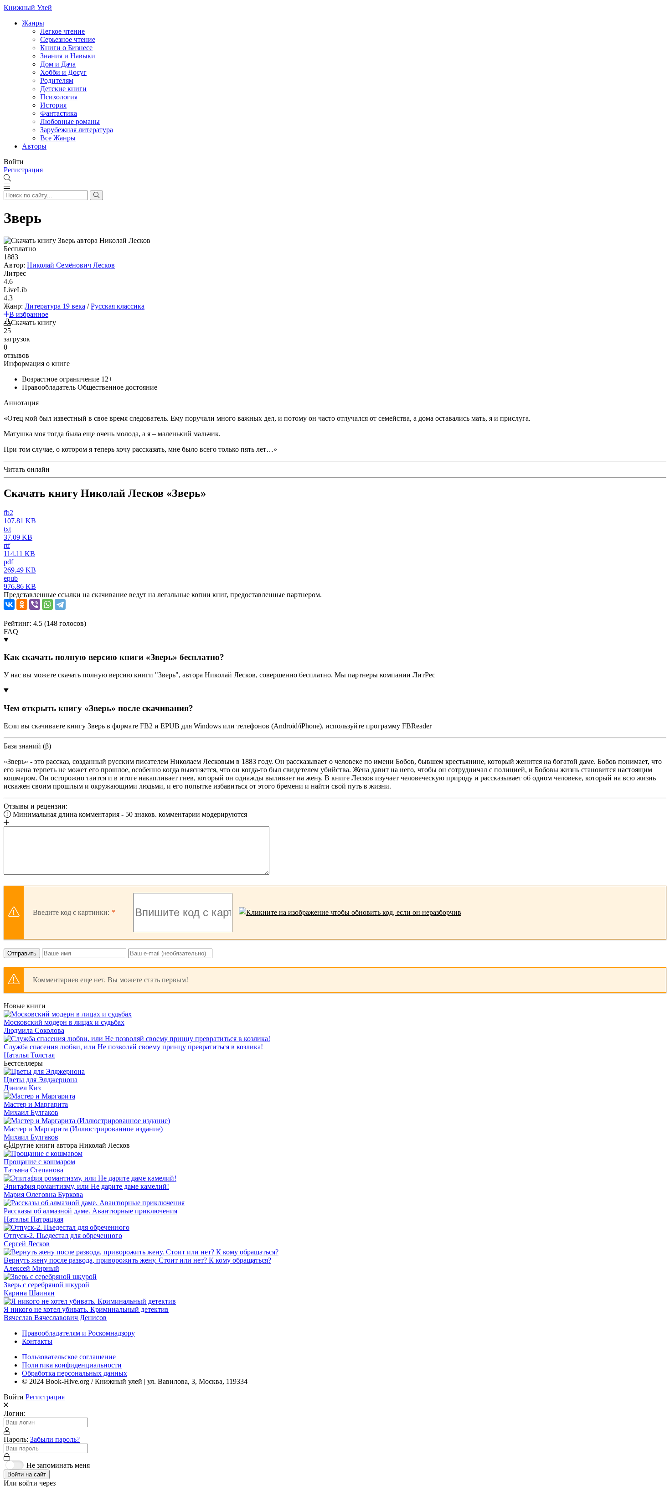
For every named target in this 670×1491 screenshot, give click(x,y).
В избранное (28, 314)
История (53, 105)
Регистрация (23, 170)
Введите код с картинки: (71, 912)
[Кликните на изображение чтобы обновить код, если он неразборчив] (350, 912)
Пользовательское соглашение (69, 1357)
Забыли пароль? (55, 1439)
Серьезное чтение (67, 39)
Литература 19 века (55, 306)
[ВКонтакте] (9, 604)
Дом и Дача (58, 64)
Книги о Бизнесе (66, 48)
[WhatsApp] (47, 604)
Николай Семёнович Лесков (71, 265)
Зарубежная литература (76, 130)
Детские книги (63, 89)
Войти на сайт (26, 1474)
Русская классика (117, 306)
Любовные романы (70, 121)
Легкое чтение (62, 31)
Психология (58, 97)
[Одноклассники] (21, 604)
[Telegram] (60, 604)
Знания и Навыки (67, 56)
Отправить (21, 953)
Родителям (56, 80)
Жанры (33, 23)
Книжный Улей (28, 7)
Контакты (37, 1341)
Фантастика (58, 113)
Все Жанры (58, 138)
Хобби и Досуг (63, 72)
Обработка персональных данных (74, 1373)
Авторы (34, 146)
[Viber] (34, 604)
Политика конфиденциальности (72, 1365)
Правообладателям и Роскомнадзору (78, 1333)
